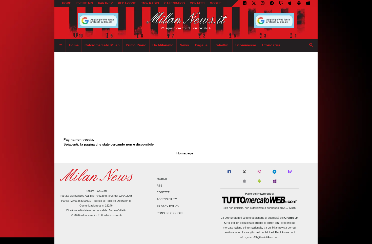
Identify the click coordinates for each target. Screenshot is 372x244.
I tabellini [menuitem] (222, 45)
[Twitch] (281, 3)
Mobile (162, 178)
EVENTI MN (84, 3)
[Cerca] (311, 45)
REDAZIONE (127, 3)
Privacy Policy (168, 206)
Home (66, 3)
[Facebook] (244, 3)
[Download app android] (298, 3)
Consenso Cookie (170, 213)
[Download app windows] (308, 3)
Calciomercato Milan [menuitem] (102, 45)
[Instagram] (262, 3)
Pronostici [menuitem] (271, 45)
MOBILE (215, 3)
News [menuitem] (184, 45)
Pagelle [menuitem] (201, 45)
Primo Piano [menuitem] (136, 45)
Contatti (163, 192)
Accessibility (167, 199)
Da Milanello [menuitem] (163, 45)
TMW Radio (150, 3)
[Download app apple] (290, 3)
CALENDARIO (174, 3)
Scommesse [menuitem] (245, 45)
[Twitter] (253, 3)
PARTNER (105, 3)
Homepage (184, 153)
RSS (159, 185)
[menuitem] (61, 45)
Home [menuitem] (74, 45)
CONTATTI (197, 3)
